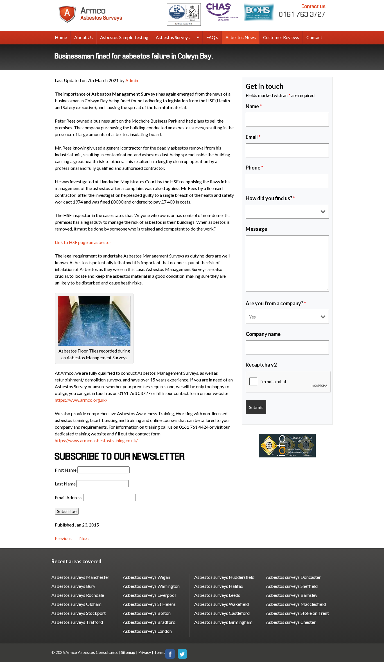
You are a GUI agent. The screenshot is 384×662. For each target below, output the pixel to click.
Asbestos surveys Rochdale (77, 595)
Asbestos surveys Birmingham (223, 622)
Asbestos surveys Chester (291, 622)
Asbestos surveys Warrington (151, 586)
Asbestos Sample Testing (124, 37)
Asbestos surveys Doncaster (293, 577)
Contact (314, 37)
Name (254, 106)
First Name (65, 470)
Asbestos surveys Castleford (222, 613)
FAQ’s (212, 37)
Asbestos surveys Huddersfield (224, 577)
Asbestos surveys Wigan (146, 577)
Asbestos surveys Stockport (78, 613)
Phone (254, 167)
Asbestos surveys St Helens (149, 604)
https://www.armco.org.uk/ (81, 400)
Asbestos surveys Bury (73, 586)
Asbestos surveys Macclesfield (296, 604)
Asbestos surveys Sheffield (292, 586)
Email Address (68, 497)
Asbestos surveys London (147, 631)
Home (61, 37)
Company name (263, 334)
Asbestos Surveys (173, 37)
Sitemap (128, 652)
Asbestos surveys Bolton (147, 613)
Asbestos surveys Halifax (218, 586)
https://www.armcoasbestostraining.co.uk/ (96, 440)
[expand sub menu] (197, 37)
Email (253, 137)
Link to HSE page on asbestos (83, 242)
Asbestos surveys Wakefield (221, 604)
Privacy (144, 652)
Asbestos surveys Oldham (76, 604)
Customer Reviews (281, 37)
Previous (63, 538)
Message (256, 229)
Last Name (65, 483)
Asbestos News (240, 37)
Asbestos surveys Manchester (80, 577)
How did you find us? (270, 198)
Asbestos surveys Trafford (77, 622)
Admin (131, 80)
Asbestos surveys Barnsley (291, 595)
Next (84, 538)
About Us (83, 37)
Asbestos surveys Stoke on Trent (297, 613)
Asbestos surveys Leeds (217, 595)
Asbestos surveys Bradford (149, 622)
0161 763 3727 (302, 11)
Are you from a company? (276, 303)
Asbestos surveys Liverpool (149, 595)
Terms (159, 652)
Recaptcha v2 (261, 364)
